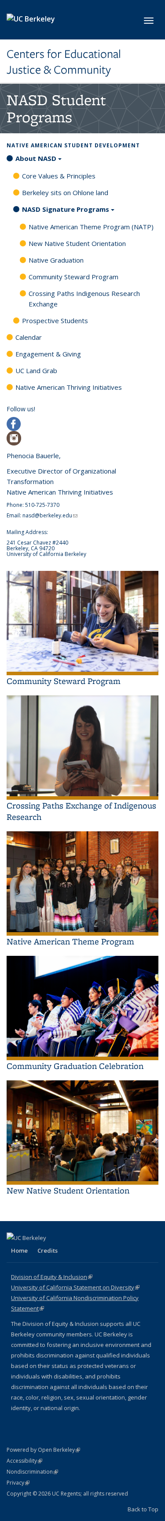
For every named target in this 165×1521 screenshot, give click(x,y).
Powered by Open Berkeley (43, 1449)
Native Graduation (56, 260)
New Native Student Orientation (77, 243)
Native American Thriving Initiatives (68, 387)
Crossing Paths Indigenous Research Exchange (84, 298)
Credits (47, 1250)
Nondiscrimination (32, 1471)
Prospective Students (55, 320)
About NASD (35, 158)
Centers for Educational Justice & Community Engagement (64, 62)
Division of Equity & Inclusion (51, 1277)
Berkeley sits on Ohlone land (65, 192)
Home (19, 1250)
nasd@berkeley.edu (49, 515)
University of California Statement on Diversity (75, 1287)
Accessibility (24, 1460)
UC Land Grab (36, 370)
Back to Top (143, 1509)
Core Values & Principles (58, 175)
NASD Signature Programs (65, 209)
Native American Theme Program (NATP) (91, 226)
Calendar (28, 337)
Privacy (18, 1482)
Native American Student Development (73, 145)
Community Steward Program (73, 276)
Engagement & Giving (48, 353)
